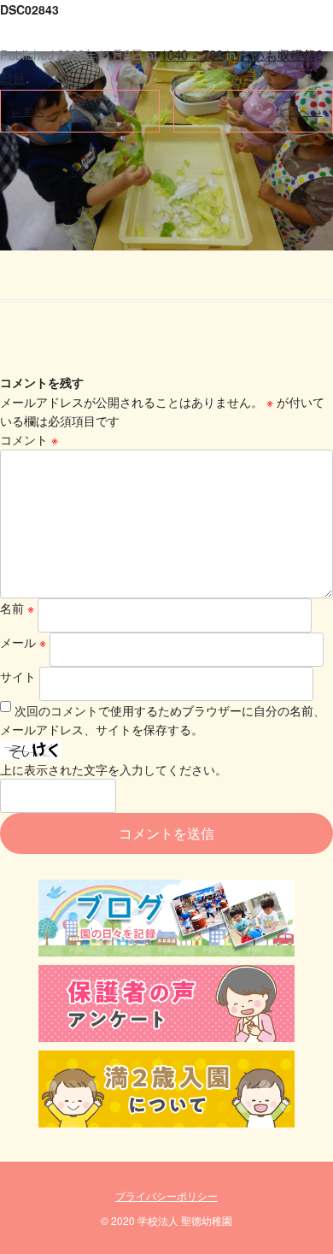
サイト (18, 676)
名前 (17, 607)
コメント (29, 439)
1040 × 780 (192, 54)
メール (23, 642)
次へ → (305, 110)
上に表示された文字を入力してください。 (113, 769)
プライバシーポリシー (166, 1195)
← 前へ (27, 110)
